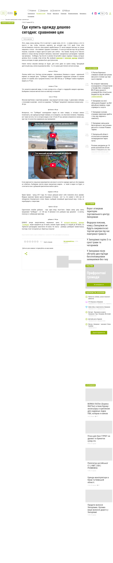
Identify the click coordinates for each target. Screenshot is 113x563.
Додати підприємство (99, 332)
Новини (33, 10)
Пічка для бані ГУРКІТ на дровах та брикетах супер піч (99, 438)
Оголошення (31, 16)
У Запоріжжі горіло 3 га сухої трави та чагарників (99, 242)
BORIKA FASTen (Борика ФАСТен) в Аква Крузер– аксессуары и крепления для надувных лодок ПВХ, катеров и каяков (99, 409)
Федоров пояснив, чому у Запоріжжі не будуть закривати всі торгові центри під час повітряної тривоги (98, 228)
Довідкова (63, 13)
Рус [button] (102, 13)
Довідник (44, 10)
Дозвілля (56, 10)
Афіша (67, 10)
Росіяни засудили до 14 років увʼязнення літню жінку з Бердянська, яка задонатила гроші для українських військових (100, 149)
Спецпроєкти (31, 13)
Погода (49, 13)
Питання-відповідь (73, 13)
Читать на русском (27, 39)
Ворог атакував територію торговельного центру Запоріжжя (98, 212)
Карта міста (56, 13)
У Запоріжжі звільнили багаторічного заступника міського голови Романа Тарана (101, 126)
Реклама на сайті (40, 13)
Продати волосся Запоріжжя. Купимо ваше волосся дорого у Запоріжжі (98, 508)
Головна (2, 19)
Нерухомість (83, 13)
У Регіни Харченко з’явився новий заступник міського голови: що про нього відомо (101, 75)
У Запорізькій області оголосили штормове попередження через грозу (99, 137)
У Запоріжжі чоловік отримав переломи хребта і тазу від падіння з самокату (101, 115)
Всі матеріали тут (99, 284)
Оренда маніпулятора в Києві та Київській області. (98, 480)
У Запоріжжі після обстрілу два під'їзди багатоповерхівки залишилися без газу (97, 255)
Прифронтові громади (96, 275)
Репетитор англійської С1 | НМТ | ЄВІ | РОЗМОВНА (98, 465)
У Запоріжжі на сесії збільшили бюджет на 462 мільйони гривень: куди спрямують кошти (101, 104)
